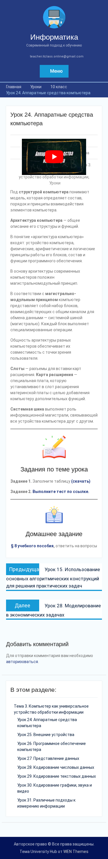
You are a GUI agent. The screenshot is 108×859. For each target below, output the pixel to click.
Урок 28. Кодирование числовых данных (55, 767)
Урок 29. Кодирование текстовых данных (56, 776)
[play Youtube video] (54, 157)
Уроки (54, 183)
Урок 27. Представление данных (48, 758)
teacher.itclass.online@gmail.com (57, 56)
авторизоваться (22, 661)
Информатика (54, 37)
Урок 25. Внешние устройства (45, 734)
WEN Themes (75, 851)
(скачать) (80, 481)
